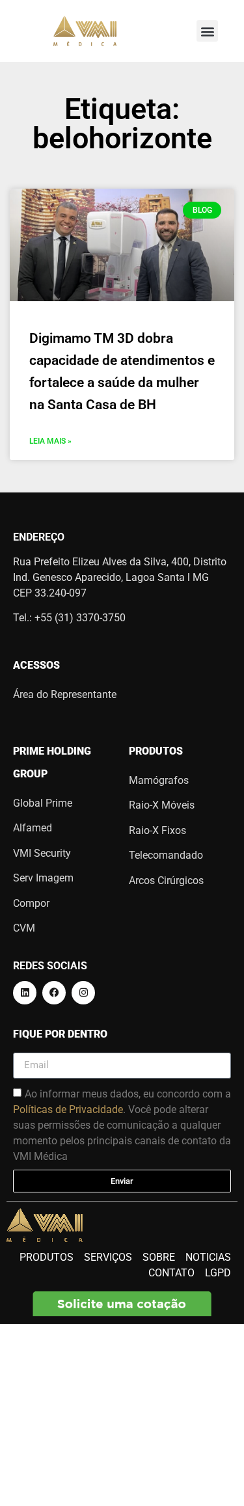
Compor (31, 903)
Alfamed (32, 828)
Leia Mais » (50, 441)
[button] (207, 31)
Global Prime (42, 803)
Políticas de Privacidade (68, 1109)
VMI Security (42, 853)
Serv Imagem (43, 878)
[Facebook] (54, 992)
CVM (24, 928)
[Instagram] (83, 992)
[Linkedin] (24, 992)
